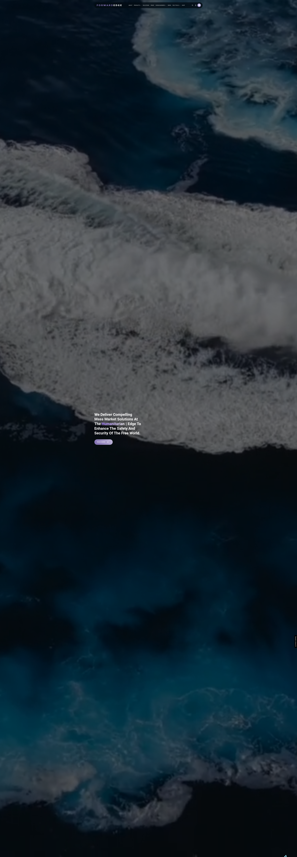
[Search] (192, 5)
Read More (101, 442)
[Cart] (199, 5)
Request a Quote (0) (295, 641)
